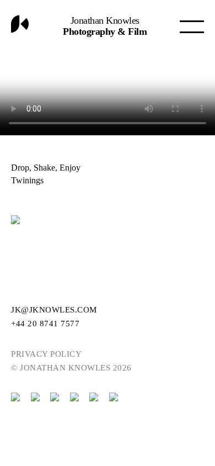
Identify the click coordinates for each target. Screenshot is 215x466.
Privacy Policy (46, 354)
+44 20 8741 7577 (45, 323)
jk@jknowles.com (54, 309)
